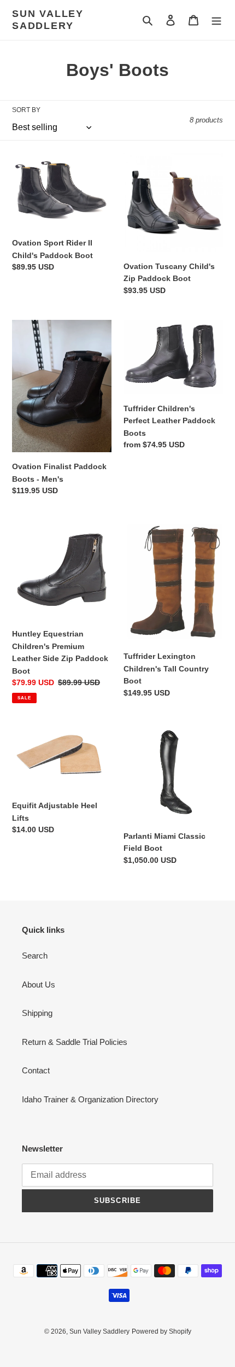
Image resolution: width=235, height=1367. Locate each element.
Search (35, 955)
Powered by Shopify (161, 1331)
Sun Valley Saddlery (48, 19)
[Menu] (216, 20)
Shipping (37, 1013)
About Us (38, 984)
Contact (36, 1070)
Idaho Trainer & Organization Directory (90, 1099)
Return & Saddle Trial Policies (74, 1042)
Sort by (26, 110)
